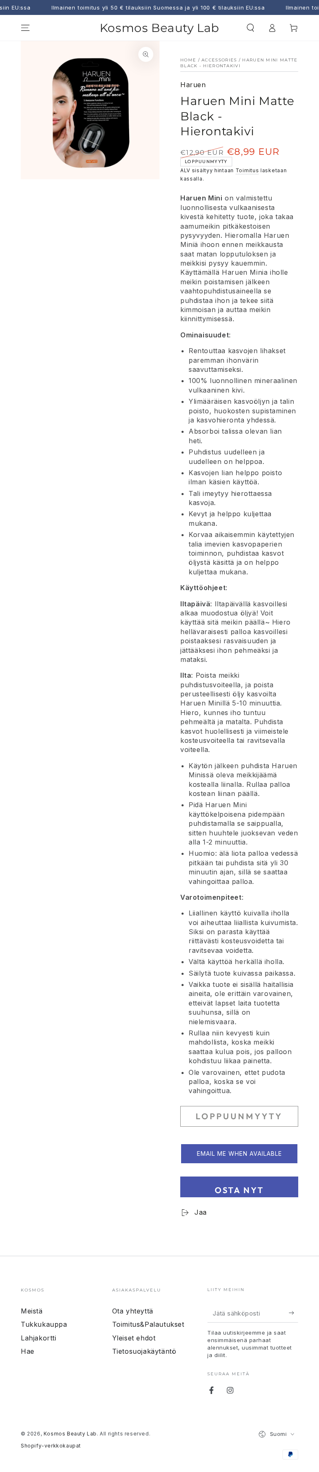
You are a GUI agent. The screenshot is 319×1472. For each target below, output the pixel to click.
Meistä (32, 1311)
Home (188, 60)
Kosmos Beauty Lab (70, 1434)
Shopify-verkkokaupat (51, 1446)
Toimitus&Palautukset (148, 1324)
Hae (27, 1351)
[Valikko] (25, 28)
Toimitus (247, 170)
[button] (250, 28)
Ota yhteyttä (132, 1311)
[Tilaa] (293, 1313)
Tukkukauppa (44, 1324)
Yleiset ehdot (134, 1338)
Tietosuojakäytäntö (144, 1351)
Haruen (193, 85)
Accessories (219, 60)
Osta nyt (239, 1190)
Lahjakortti (38, 1338)
